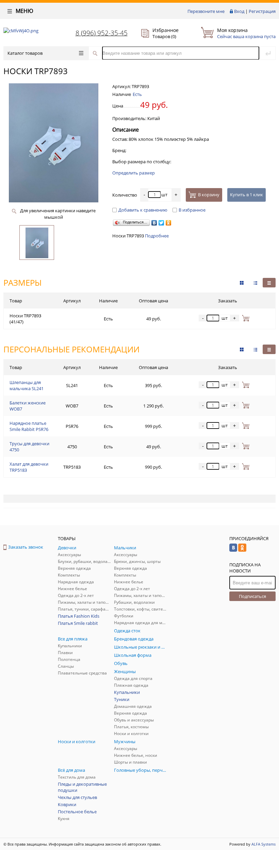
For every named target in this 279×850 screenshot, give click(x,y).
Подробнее (157, 236)
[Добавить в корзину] (244, 318)
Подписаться (252, 596)
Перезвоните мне (206, 11)
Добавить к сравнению (142, 210)
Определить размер (133, 173)
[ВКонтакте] (154, 222)
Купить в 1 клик (246, 194)
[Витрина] (241, 282)
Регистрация (262, 11)
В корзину (208, 194)
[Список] (269, 282)
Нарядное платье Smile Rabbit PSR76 (29, 426)
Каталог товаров (25, 53)
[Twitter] (161, 222)
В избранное (192, 210)
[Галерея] (255, 282)
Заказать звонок (25, 547)
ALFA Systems (263, 844)
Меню (23, 11)
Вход (239, 11)
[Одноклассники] (168, 222)
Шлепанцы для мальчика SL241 (27, 385)
